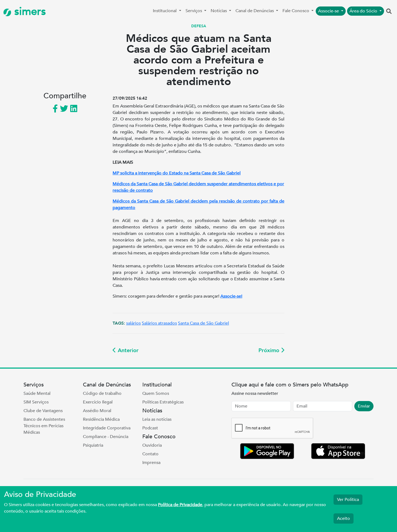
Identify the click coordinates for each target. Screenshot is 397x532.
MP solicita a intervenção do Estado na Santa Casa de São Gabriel (177, 173)
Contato (150, 454)
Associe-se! (231, 296)
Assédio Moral (97, 411)
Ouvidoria (152, 445)
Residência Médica (101, 419)
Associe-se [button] (329, 11)
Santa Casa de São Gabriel (203, 323)
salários (133, 323)
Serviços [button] (194, 11)
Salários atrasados (159, 323)
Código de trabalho (102, 393)
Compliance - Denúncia (105, 437)
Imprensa (151, 463)
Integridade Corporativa (106, 428)
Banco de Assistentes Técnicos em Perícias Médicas (44, 425)
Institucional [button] (165, 11)
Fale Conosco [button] (296, 11)
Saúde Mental (37, 393)
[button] (389, 11)
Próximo (269, 350)
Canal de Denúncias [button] (255, 11)
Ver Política (348, 500)
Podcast (150, 428)
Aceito (343, 518)
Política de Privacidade (180, 505)
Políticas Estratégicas (163, 402)
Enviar (364, 406)
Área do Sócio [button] (363, 11)
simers (28, 11)
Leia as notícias (156, 419)
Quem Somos (155, 393)
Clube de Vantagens (43, 411)
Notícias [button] (219, 11)
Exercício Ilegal (98, 402)
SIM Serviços (36, 402)
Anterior (127, 350)
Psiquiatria (93, 445)
